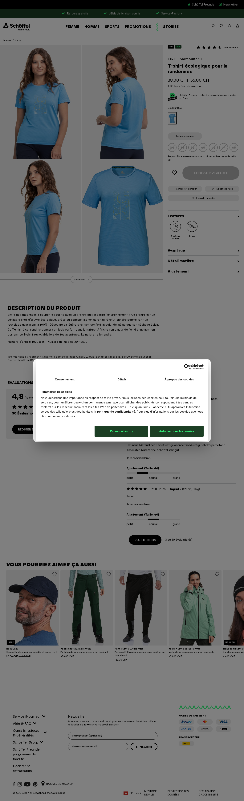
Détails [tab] (122, 379)
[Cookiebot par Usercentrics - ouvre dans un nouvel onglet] (187, 367)
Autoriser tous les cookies (176, 431)
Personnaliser (119, 431)
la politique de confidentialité (114, 411)
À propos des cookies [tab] (179, 379)
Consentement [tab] (65, 379)
